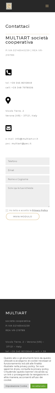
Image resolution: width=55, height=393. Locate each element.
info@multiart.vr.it (26, 138)
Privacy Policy (40, 210)
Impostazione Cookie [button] (16, 386)
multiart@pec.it (21, 143)
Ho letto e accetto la (28, 210)
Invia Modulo (22, 216)
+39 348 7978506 (22, 87)
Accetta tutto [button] (39, 386)
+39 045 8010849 (21, 82)
